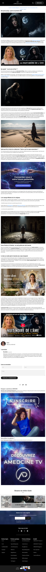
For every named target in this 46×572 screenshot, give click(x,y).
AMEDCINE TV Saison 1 (37, 544)
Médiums (12, 549)
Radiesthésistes (14, 558)
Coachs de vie (25, 544)
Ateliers (34, 552)
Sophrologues (25, 561)
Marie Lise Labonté (36, 40)
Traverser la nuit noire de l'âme (32, 42)
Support (3, 552)
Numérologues (14, 555)
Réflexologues (25, 558)
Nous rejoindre (36, 549)
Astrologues (13, 540)
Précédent (21, 9)
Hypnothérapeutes (14, 544)
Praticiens (39, 3)
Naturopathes (25, 552)
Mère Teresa (6, 75)
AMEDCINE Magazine (37, 546)
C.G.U (3, 540)
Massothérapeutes (26, 549)
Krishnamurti (10, 205)
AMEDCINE (17, 569)
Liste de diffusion (36, 555)
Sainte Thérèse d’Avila (36, 74)
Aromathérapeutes (26, 540)
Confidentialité (5, 546)
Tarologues (13, 561)
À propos (3, 549)
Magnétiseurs (13, 552)
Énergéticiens (24, 546)
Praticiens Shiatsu (25, 555)
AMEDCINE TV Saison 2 (37, 540)
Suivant (25, 9)
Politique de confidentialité (25, 522)
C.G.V (3, 544)
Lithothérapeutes (14, 546)
